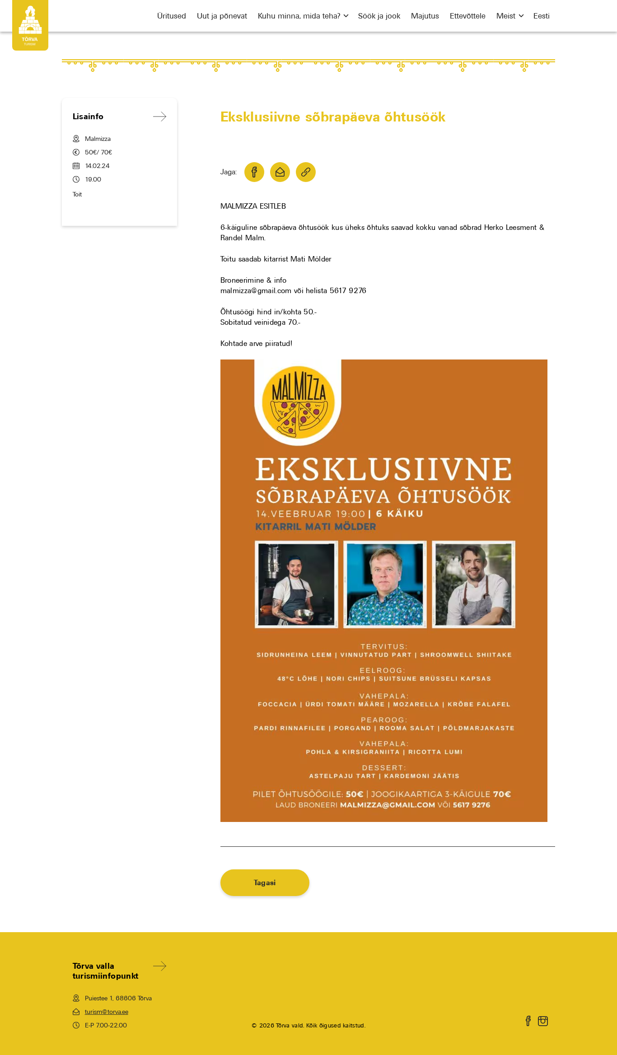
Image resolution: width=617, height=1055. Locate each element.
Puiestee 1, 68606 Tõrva (118, 998)
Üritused (171, 15)
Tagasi (265, 882)
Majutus (425, 15)
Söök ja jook (379, 15)
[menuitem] (541, 16)
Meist (505, 15)
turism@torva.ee (106, 1011)
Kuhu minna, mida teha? (299, 15)
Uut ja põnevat (222, 15)
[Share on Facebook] (254, 172)
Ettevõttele (468, 15)
